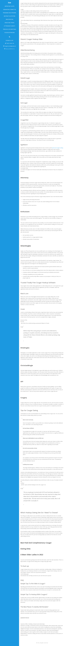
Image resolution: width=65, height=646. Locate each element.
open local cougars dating (57, 147)
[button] (9, 36)
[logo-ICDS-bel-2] (9, 2)
